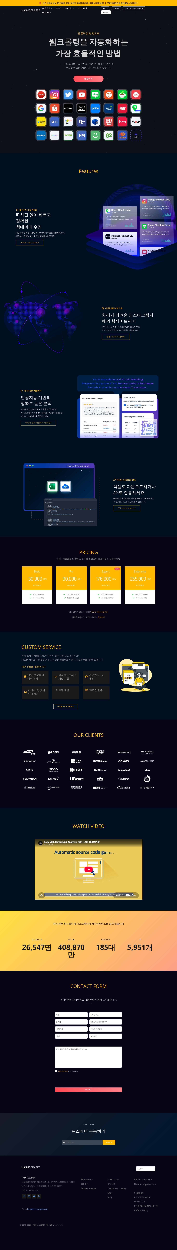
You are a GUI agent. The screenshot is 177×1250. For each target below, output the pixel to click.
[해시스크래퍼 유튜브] (34, 1196)
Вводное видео (89, 1188)
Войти (116, 8)
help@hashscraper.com (37, 1209)
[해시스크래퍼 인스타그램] (29, 1196)
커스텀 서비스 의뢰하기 (65, 706)
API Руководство (143, 1179)
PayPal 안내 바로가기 (99, 612)
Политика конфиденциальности (146, 1203)
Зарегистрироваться (134, 8)
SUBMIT (88, 1090)
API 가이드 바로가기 (126, 508)
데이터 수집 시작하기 (30, 242)
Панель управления (145, 1184)
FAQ (110, 1197)
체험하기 (88, 78)
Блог (110, 1192)
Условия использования (142, 1194)
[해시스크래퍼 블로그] (39, 1196)
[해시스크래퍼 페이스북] (24, 1196)
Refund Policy (141, 1210)
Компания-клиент (113, 1181)
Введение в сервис (87, 1181)
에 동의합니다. (68, 1071)
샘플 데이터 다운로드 (116, 336)
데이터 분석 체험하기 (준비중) (38, 422)
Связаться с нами (117, 1188)
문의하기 (106, 12)
